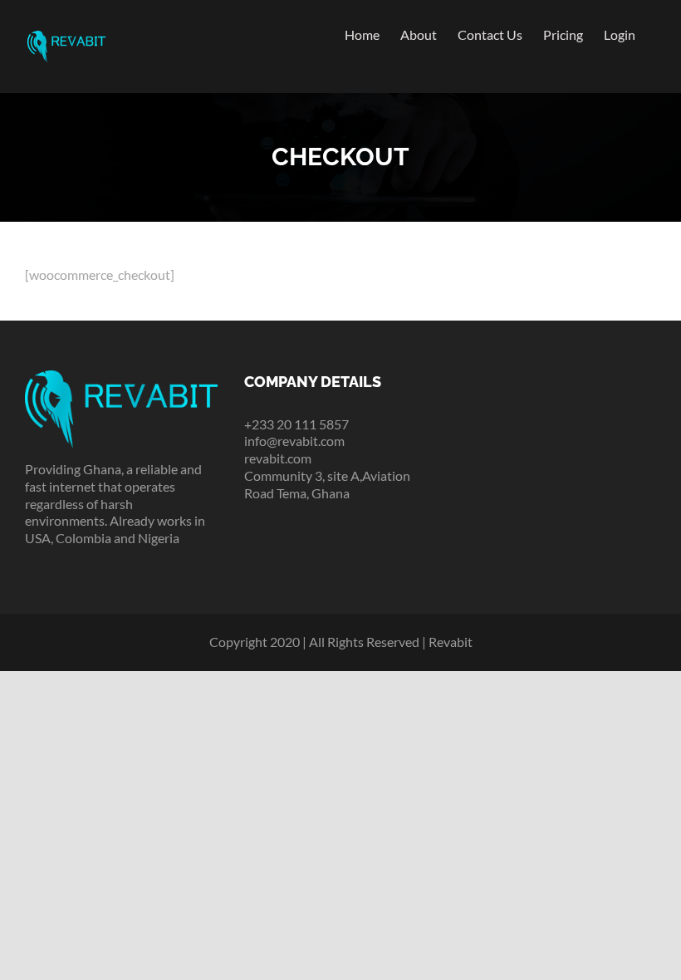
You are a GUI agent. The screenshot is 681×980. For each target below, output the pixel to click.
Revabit (451, 641)
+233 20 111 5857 (296, 424)
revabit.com (277, 458)
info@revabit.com (294, 440)
